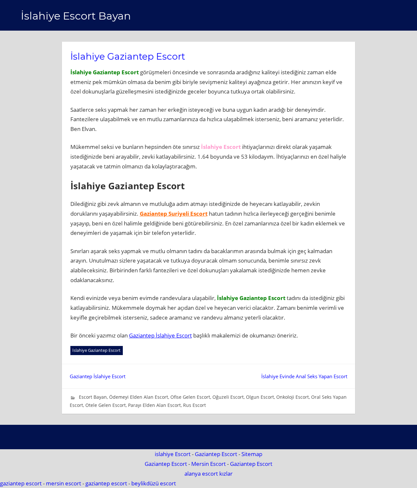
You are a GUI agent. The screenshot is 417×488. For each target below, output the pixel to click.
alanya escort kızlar (208, 473)
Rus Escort (194, 405)
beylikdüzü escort (153, 483)
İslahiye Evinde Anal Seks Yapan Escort (304, 376)
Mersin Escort (208, 463)
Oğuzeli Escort (228, 397)
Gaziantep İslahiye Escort (160, 335)
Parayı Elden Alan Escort (154, 405)
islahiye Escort (173, 454)
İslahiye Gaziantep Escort (96, 350)
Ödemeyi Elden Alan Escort (138, 397)
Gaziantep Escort (216, 454)
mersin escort (63, 483)
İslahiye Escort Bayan (76, 15)
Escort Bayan (93, 397)
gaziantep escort (21, 483)
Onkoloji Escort (292, 397)
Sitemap (251, 454)
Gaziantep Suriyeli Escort (174, 213)
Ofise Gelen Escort (190, 397)
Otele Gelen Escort (105, 405)
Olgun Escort (260, 397)
